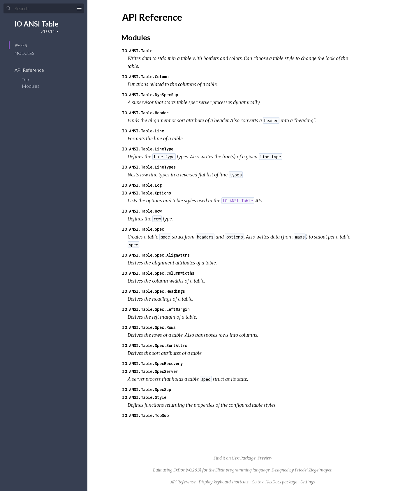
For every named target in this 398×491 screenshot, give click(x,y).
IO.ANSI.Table (137, 50)
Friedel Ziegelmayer (313, 470)
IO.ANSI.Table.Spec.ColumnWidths (158, 273)
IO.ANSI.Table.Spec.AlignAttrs (156, 254)
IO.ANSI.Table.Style (144, 397)
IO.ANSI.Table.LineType (147, 148)
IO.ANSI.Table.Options (146, 192)
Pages (21, 45)
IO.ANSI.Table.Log (142, 185)
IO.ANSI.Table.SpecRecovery (152, 363)
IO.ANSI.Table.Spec (143, 229)
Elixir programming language (242, 470)
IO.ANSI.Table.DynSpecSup (150, 94)
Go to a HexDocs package (274, 482)
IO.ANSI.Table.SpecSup (146, 389)
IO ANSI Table (37, 24)
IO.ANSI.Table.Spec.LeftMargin (156, 309)
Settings (307, 482)
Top (25, 79)
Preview (265, 458)
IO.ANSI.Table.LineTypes (149, 166)
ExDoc (179, 470)
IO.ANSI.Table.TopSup (145, 415)
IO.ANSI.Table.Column (145, 76)
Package (248, 458)
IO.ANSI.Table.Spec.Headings (153, 291)
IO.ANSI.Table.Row (142, 210)
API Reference (30, 70)
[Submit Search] (8, 8)
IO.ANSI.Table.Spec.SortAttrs (154, 345)
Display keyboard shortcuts (224, 482)
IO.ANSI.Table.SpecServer (150, 371)
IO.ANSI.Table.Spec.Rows (149, 327)
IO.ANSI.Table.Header (145, 112)
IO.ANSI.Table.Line (143, 130)
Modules (24, 53)
